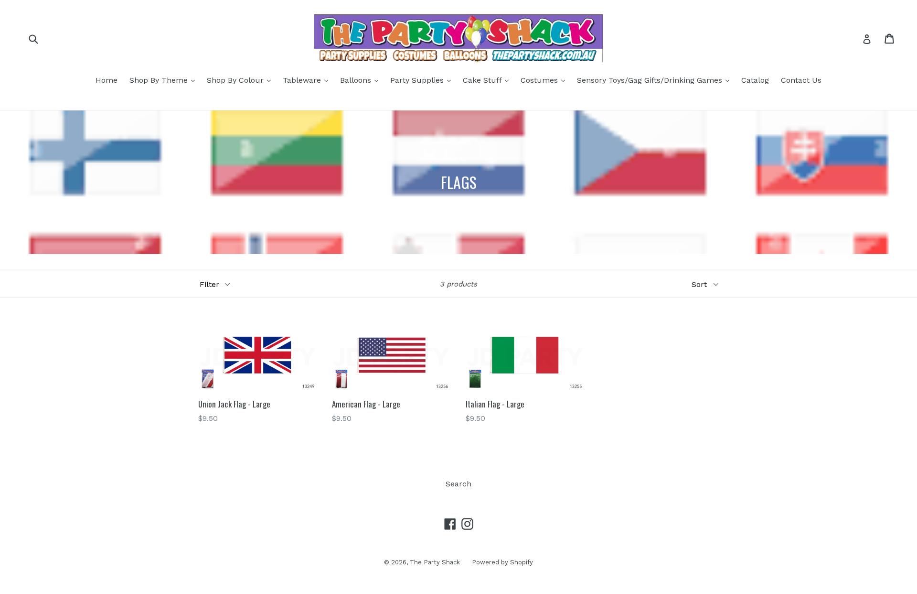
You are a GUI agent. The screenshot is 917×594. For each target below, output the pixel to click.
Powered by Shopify (502, 562)
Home (106, 80)
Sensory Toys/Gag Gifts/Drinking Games (655, 80)
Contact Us (801, 80)
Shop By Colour (241, 80)
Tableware (308, 80)
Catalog (755, 80)
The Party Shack (435, 562)
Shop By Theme (164, 80)
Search (458, 483)
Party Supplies (423, 80)
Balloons (361, 80)
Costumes (545, 80)
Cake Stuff (488, 80)
